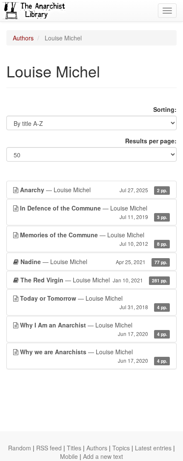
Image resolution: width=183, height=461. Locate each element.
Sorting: (165, 109)
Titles (74, 448)
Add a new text (103, 456)
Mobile (69, 456)
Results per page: (151, 141)
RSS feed (49, 448)
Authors (23, 38)
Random (19, 448)
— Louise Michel (93, 189)
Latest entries (153, 448)
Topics (121, 448)
